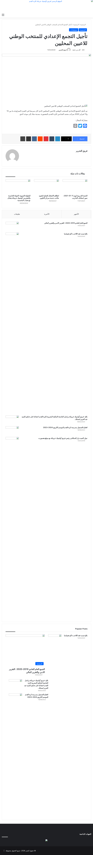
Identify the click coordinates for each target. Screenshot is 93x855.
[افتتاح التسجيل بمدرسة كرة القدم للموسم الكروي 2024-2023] (12, 430)
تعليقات (17, 214)
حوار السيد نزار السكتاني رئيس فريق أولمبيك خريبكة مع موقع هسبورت (62, 438)
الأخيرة (46, 214)
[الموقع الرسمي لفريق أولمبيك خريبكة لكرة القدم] (46, 6)
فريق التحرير (63, 50)
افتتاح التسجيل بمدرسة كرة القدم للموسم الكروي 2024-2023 (65, 427)
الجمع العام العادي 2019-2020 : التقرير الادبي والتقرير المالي (65, 223)
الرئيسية (83, 24)
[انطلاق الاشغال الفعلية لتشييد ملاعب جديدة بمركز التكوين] (46, 186)
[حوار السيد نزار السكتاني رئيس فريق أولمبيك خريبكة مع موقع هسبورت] (12, 527)
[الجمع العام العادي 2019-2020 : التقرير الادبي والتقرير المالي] (12, 226)
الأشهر (76, 214)
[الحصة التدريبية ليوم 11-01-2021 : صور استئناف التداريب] (75, 186)
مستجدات (73, 30)
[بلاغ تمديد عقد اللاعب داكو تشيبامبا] (12, 323)
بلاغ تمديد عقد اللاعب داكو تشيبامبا (75, 234)
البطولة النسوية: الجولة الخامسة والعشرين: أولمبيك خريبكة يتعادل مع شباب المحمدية (19, 198)
